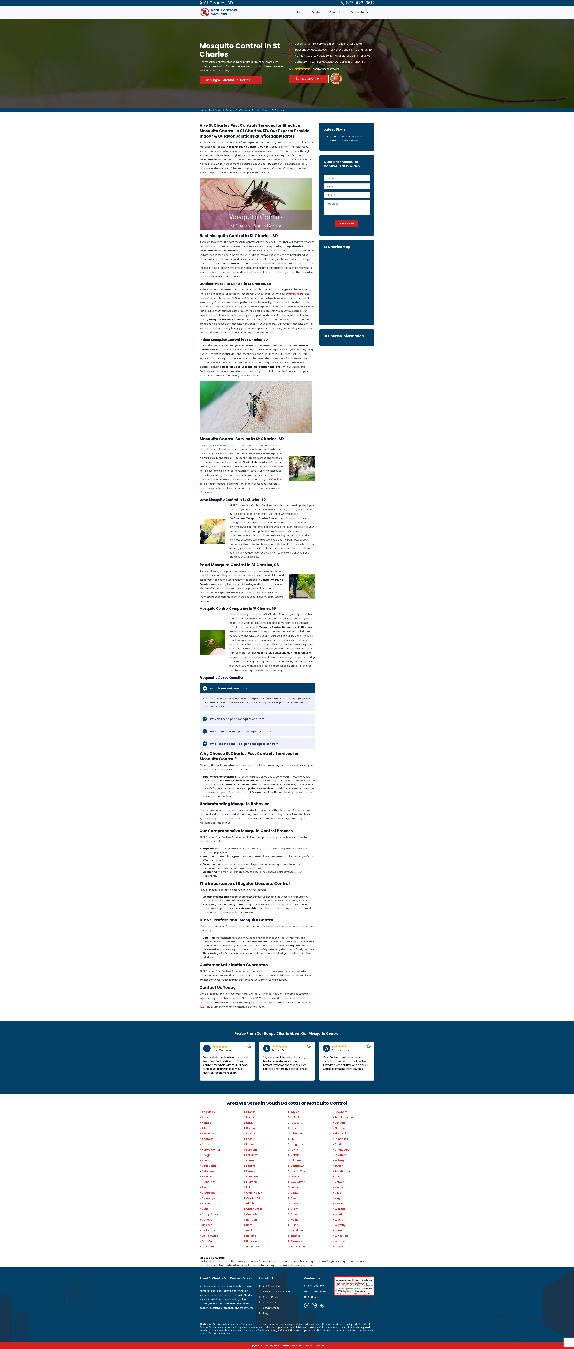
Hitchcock (252, 1246)
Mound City (297, 1171)
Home (300, 12)
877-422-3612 (360, 3)
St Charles (341, 1139)
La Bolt (294, 1117)
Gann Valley (254, 1193)
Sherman (341, 1128)
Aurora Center (211, 1149)
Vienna (339, 1187)
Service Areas (359, 12)
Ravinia (295, 1236)
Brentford (208, 1187)
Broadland (209, 1193)
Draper (250, 1133)
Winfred (340, 1241)
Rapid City (297, 1230)
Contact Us (337, 12)
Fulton (250, 1187)
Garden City (254, 1198)
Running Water (344, 1117)
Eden (249, 1139)
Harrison (251, 1219)
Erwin (249, 1144)
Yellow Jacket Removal (276, 1291)
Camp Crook (210, 1214)
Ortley (294, 1214)
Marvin (294, 1155)
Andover (207, 1139)
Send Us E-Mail (317, 1291)
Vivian (339, 1203)
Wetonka (341, 1230)
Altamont (208, 1133)
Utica (338, 1176)
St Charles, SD (218, 3)
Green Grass (254, 1209)
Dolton (250, 1128)
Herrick (250, 1230)
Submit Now (347, 223)
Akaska (206, 1123)
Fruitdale (252, 1182)
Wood (339, 1246)
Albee (205, 1128)
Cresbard (208, 1246)
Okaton (295, 1193)
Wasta (339, 1219)
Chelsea (207, 1225)
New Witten (297, 1182)
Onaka (294, 1203)
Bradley (207, 1176)
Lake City (296, 1123)
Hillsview (251, 1241)
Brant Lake (208, 1182)
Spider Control (271, 1297)
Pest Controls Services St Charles (228, 110)
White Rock (342, 1236)
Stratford (341, 1155)
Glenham (252, 1203)
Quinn (294, 1225)
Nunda (294, 1187)
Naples (294, 1176)
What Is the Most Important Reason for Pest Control (346, 138)
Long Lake (296, 1144)
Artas (205, 1144)
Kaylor (294, 1112)
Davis (249, 1123)
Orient (294, 1209)
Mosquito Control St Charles (267, 110)
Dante (250, 1117)
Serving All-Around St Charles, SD (230, 80)
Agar (205, 1117)
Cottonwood (210, 1236)
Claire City (208, 1230)
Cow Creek (209, 1241)
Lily (292, 1139)
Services (317, 12)
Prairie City (297, 1219)
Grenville (251, 1214)
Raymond (296, 1241)
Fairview (251, 1155)
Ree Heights (298, 1246)
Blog (265, 1313)
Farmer (250, 1160)
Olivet (294, 1198)
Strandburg (342, 1149)
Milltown (295, 1160)
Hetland (251, 1236)
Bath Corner (209, 1166)
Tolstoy (339, 1160)
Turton (339, 1166)
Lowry (294, 1149)
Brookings (208, 1198)
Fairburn (251, 1149)
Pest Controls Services (288, 1345)
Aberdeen (208, 1112)
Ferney (250, 1171)
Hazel (249, 1225)
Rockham (341, 1112)
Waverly (340, 1225)
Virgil (338, 1198)
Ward (338, 1214)
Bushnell (207, 1203)
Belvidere (208, 1171)
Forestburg (253, 1176)
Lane (293, 1128)
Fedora (250, 1166)
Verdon (339, 1182)
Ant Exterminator (273, 1286)
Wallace (340, 1209)
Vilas (338, 1193)
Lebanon (296, 1133)
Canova (207, 1219)
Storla (338, 1144)
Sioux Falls (341, 1133)
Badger (206, 1155)
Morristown (297, 1166)
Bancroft (207, 1160)
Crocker (251, 1112)
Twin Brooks (342, 1171)
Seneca (340, 1123)
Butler (205, 1209)
